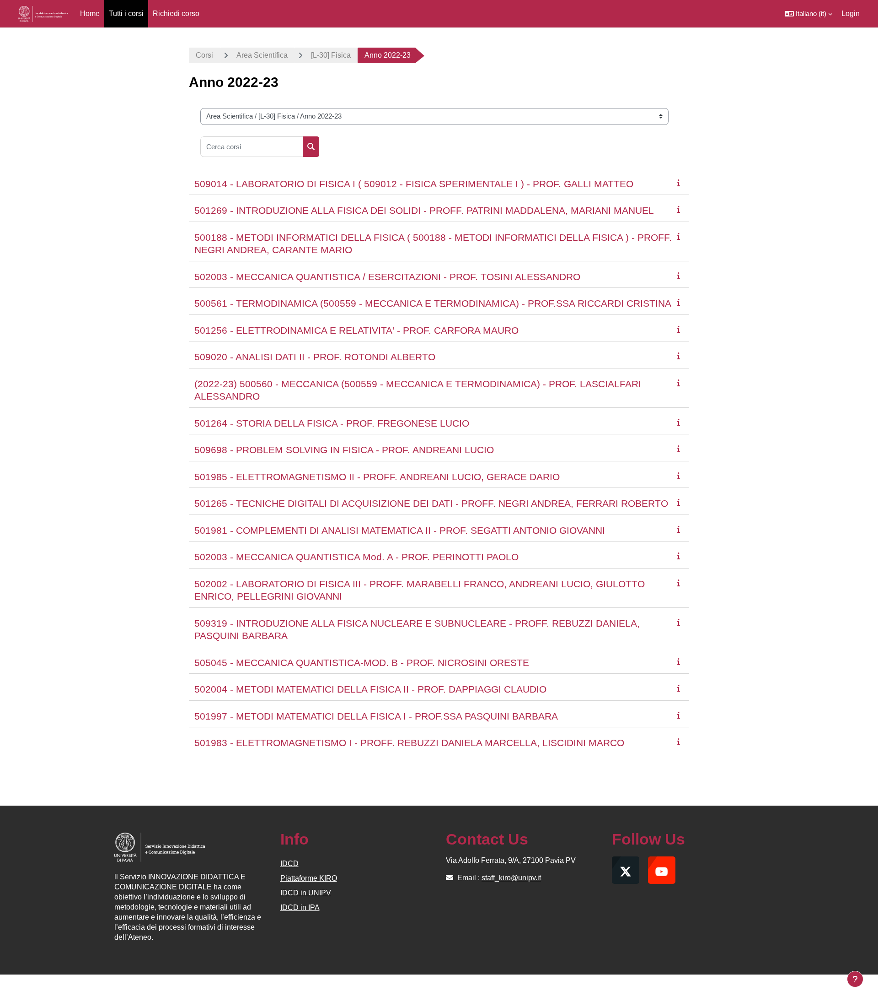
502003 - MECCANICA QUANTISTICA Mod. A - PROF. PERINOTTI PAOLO (356, 557)
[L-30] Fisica (331, 55)
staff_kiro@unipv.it (511, 878)
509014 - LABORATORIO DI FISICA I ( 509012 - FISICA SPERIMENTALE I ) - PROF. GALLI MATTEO (413, 184)
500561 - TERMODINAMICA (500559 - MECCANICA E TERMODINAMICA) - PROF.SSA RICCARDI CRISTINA (432, 303)
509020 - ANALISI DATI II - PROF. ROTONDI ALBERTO (314, 357)
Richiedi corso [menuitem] (176, 13)
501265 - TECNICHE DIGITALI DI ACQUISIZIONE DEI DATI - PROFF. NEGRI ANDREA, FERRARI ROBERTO (431, 503)
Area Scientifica (262, 55)
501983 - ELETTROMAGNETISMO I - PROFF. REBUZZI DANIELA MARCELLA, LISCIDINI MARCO (409, 742)
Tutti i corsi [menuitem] (126, 13)
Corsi (204, 55)
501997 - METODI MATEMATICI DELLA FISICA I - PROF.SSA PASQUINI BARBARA (376, 716)
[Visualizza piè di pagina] (855, 979)
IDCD (289, 863)
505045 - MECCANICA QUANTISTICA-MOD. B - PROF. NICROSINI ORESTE (361, 662)
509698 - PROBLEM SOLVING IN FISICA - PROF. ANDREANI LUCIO (344, 449)
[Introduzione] (680, 183)
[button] (808, 13)
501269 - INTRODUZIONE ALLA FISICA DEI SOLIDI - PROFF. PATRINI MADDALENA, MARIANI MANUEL (424, 210)
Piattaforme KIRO (308, 878)
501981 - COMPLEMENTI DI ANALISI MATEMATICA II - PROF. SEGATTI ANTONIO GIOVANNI (399, 530)
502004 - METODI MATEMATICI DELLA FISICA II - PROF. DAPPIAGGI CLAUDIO (370, 689)
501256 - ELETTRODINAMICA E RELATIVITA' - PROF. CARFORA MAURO (356, 330)
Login (850, 13)
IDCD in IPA (300, 907)
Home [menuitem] (90, 13)
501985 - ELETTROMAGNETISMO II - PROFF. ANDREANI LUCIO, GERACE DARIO (377, 476)
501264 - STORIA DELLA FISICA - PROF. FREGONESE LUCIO (331, 423)
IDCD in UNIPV (305, 893)
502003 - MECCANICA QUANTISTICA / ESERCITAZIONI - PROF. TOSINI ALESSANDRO (387, 276)
